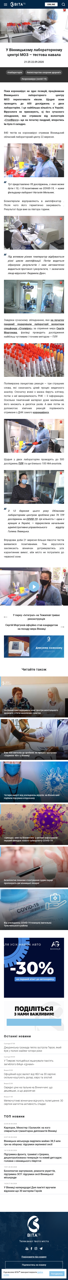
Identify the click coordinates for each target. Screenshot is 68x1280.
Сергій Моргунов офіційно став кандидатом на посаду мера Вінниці (31, 626)
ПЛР (21, 463)
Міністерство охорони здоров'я (44, 72)
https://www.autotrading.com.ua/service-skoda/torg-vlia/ (34, 968)
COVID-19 (31, 519)
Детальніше (34, 1047)
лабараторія (15, 72)
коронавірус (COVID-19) (35, 78)
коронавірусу (41, 412)
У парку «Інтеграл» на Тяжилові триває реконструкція (36, 616)
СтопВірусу (11, 119)
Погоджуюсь (57, 1273)
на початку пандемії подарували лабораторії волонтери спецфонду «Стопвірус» (34, 324)
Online (51, 4)
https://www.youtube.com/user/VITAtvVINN (34, 646)
